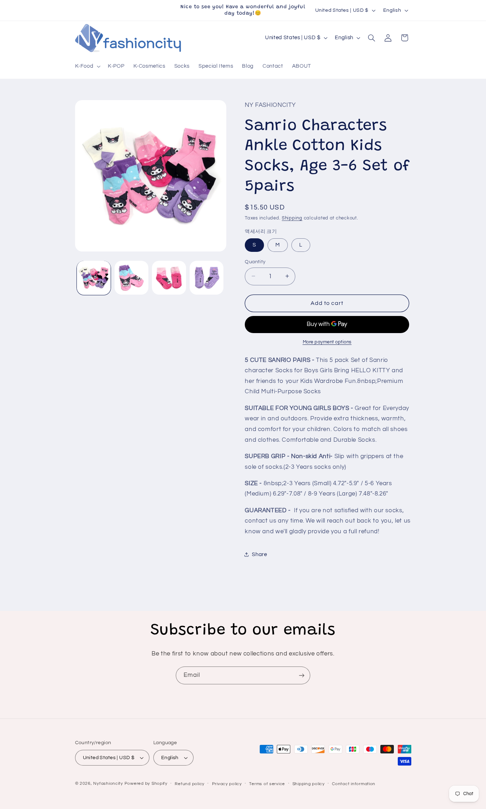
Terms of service (267, 784)
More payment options (327, 341)
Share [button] (259, 554)
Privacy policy (227, 784)
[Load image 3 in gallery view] (169, 278)
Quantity (255, 261)
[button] (87, 66)
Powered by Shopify (146, 783)
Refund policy (190, 784)
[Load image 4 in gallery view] (206, 278)
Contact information (353, 784)
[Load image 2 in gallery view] (131, 278)
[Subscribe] (302, 675)
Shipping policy (308, 784)
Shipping (292, 218)
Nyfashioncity (108, 783)
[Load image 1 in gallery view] (94, 278)
